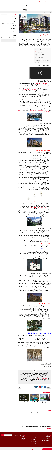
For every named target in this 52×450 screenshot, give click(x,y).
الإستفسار (14, 35)
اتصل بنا (39, 1)
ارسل (8, 40)
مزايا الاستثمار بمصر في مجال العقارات (42, 60)
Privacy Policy (33, 439)
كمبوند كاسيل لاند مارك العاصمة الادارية (38, 207)
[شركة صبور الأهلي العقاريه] (24, 397)
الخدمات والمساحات (39, 55)
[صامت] (32, 78)
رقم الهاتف (14, 25)
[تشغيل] (49, 78)
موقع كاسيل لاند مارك (39, 54)
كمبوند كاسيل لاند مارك (39, 52)
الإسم (15, 18)
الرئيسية (44, 1)
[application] (40, 73)
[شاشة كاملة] (30, 78)
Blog (35, 437)
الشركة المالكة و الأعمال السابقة (41, 59)
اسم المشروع (13, 21)
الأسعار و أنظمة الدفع (39, 57)
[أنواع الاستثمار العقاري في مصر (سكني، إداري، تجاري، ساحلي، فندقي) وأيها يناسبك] (45, 397)
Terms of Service (33, 441)
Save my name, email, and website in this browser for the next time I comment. (36, 426)
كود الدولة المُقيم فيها (12, 28)
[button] (40, 73)
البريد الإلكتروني (13, 31)
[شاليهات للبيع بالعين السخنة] (34, 397)
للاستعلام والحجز (38, 62)
